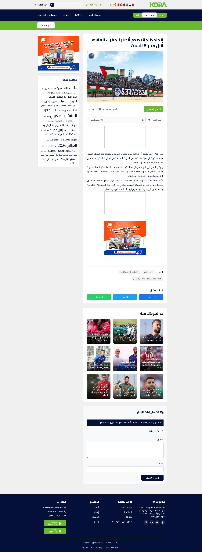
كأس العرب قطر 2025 (47, 15)
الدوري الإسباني (67, 101)
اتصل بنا (85, 547)
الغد (137, 15)
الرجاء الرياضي (70, 110)
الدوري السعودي (71, 105)
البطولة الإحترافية (61, 93)
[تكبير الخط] (143, 120)
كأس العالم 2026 (61, 142)
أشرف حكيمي (52, 88)
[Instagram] (96, 5)
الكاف (55, 110)
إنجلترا (96, 521)
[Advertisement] (125, 136)
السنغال (61, 110)
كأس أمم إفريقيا (61, 134)
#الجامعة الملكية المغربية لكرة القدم (147, 278)
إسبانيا (44, 88)
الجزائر (65, 97)
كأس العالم (59, 139)
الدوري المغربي (154, 109)
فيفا (71, 134)
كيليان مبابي (43, 151)
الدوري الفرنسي (59, 105)
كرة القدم (52, 146)
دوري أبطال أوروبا (51, 125)
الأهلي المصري (72, 92)
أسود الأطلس (66, 88)
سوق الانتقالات (44, 130)
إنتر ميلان (95, 517)
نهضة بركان (51, 159)
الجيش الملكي (55, 96)
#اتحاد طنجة (148, 272)
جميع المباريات (46, 25)
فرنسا (75, 134)
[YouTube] (91, 5)
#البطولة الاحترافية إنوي (129, 272)
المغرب (47, 110)
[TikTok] (87, 5)
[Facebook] (101, 5)
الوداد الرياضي (64, 120)
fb (76, 88)
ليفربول (75, 155)
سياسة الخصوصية (113, 547)
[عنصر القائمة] (133, 4)
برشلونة (65, 125)
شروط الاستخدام (97, 547)
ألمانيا (96, 507)
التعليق (160, 439)
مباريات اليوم (149, 15)
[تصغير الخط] (149, 120)
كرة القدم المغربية (59, 150)
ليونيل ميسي (68, 155)
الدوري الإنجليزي (50, 101)
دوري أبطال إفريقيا (70, 130)
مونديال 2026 (65, 159)
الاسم (161, 463)
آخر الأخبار (79, 15)
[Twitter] (157, 522)
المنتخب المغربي (63, 115)
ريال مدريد (56, 130)
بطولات (66, 15)
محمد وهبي (50, 155)
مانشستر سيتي (59, 155)
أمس (161, 15)
